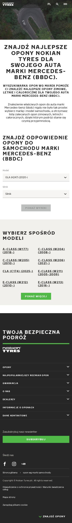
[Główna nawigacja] (65, 4)
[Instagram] (14, 464)
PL (49, 4)
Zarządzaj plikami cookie (15, 505)
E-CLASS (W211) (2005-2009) (50, 272)
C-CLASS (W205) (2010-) (16, 261)
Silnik (5, 187)
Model (6, 170)
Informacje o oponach (18, 407)
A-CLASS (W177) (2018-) (15, 250)
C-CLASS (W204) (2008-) (51, 250)
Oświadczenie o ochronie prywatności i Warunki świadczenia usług (33, 488)
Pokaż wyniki (36, 207)
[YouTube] (23, 464)
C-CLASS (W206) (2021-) (51, 261)
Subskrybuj (36, 439)
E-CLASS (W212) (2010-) (15, 284)
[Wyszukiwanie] (57, 4)
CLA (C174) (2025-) (18, 271)
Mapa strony (9, 497)
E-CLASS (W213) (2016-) (50, 284)
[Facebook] (4, 464)
